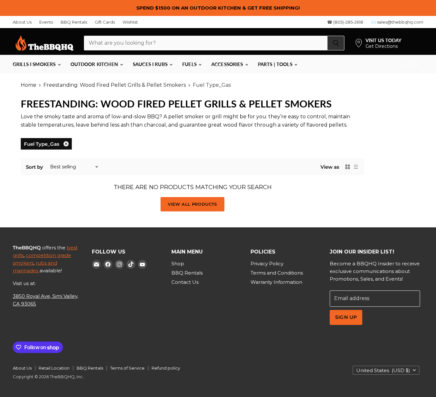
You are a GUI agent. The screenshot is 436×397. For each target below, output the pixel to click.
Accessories (227, 64)
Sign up (346, 317)
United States (383, 370)
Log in (410, 64)
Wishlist (130, 22)
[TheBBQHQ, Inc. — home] (44, 43)
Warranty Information (276, 282)
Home (28, 85)
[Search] (335, 43)
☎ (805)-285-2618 (345, 22)
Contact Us (185, 282)
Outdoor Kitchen (95, 64)
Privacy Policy (267, 264)
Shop (177, 264)
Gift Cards (105, 22)
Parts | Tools (276, 64)
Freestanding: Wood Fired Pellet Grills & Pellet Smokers (114, 85)
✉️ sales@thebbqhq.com (397, 22)
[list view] (356, 167)
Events (46, 22)
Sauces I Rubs (151, 64)
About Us (22, 22)
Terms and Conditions (277, 273)
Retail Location (54, 368)
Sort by (34, 167)
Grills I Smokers (35, 64)
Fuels (190, 64)
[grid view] (347, 167)
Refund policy (166, 368)
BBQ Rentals (74, 22)
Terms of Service (127, 368)
